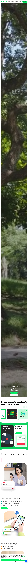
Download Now (18, 433)
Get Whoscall (14, 392)
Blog (20, 1)
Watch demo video (14, 395)
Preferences (12, 561)
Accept (14, 559)
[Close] (26, 555)
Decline (16, 561)
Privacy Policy (24, 556)
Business (16, 1)
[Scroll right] (26, 407)
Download (24, 1)
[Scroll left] (24, 407)
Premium (12, 1)
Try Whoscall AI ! (4, 508)
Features (9, 1)
